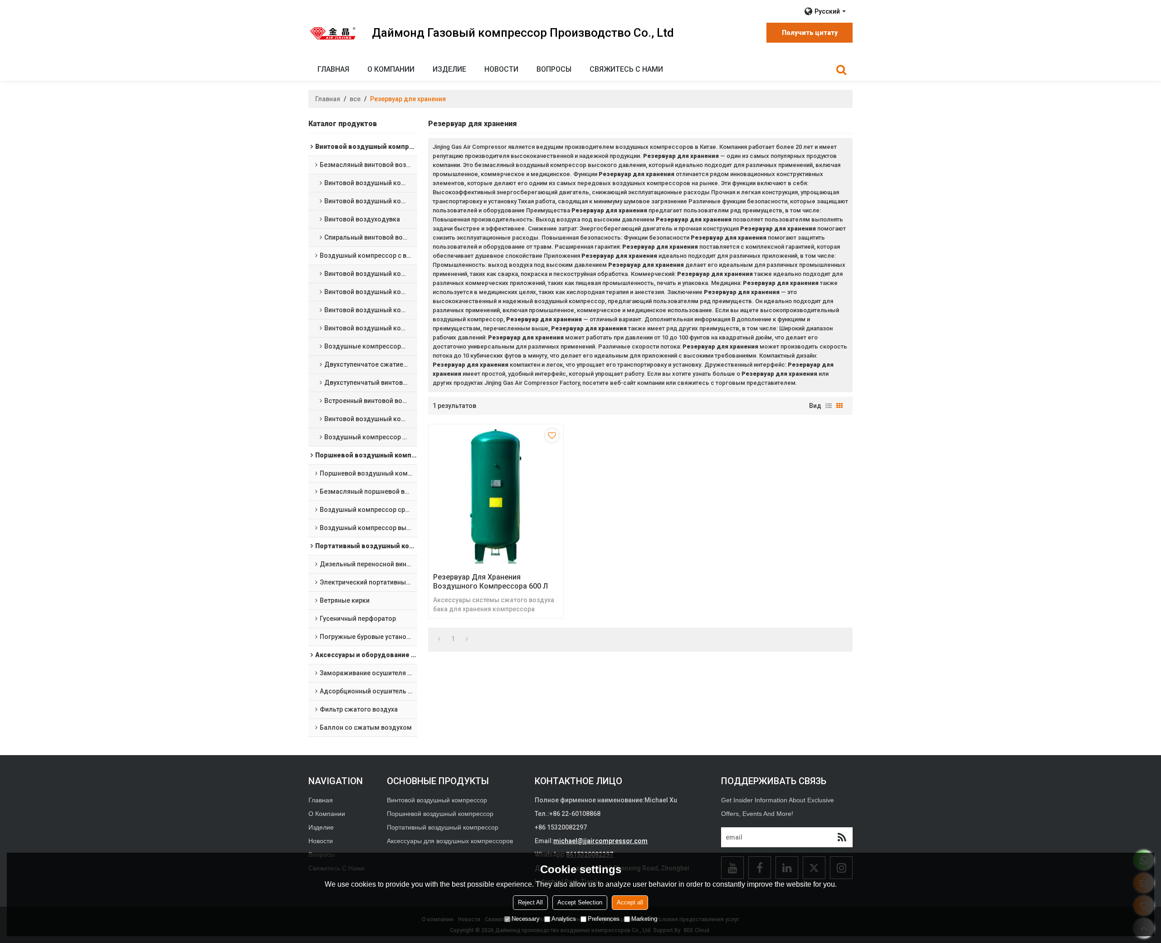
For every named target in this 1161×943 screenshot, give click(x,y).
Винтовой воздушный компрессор (437, 800)
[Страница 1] (439, 639)
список (828, 405)
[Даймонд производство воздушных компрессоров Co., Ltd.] (333, 33)
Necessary (526, 918)
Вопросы (554, 69)
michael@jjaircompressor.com (600, 841)
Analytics (563, 918)
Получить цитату (810, 32)
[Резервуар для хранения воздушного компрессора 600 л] (496, 496)
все (355, 99)
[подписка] (842, 837)
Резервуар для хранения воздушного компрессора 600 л (490, 581)
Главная (333, 69)
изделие (449, 69)
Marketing (644, 918)
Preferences (604, 918)
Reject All (530, 902)
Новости (501, 69)
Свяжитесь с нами (626, 69)
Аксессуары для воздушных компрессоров (450, 841)
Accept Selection (579, 902)
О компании (391, 69)
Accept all (630, 902)
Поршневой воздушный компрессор (440, 813)
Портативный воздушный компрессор (442, 827)
